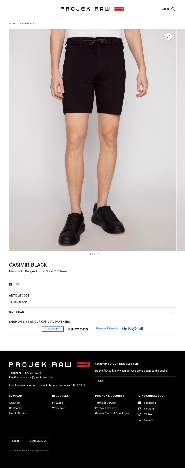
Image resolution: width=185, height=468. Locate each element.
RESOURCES (60, 396)
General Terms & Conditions (112, 413)
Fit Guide (57, 402)
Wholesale (58, 408)
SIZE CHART (17, 312)
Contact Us (16, 408)
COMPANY (16, 396)
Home (12, 23)
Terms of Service (105, 402)
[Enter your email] (172, 380)
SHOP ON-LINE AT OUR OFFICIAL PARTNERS (39, 321)
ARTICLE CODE (19, 295)
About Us (14, 402)
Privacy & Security (106, 408)
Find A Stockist (18, 413)
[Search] (173, 9)
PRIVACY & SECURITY (110, 396)
